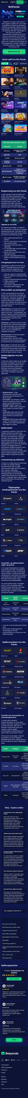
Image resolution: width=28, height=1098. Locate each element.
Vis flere (14, 1039)
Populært (3, 63)
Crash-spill (17, 63)
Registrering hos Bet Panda (9, 930)
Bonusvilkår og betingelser (9, 933)
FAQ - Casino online (7, 954)
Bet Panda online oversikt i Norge (11, 927)
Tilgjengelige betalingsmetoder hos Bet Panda (12, 947)
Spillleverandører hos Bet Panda (11, 951)
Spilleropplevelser (7, 958)
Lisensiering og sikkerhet (9, 943)
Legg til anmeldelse (14, 978)
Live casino (10, 63)
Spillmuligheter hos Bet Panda (10, 937)
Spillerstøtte (5, 940)
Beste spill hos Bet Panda (9, 924)
